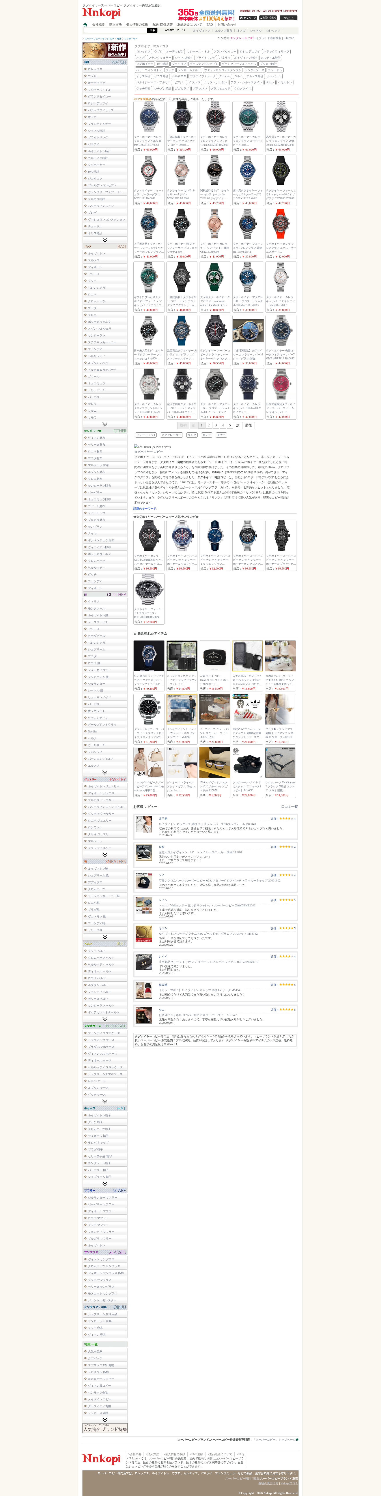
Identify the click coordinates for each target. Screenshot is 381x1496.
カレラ (206, 435)
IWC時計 (93, 171)
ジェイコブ (95, 178)
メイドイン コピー (100, 1399)
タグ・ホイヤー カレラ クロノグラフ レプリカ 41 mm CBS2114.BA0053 (214, 140)
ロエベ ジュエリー (100, 820)
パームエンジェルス (101, 758)
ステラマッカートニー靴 (104, 896)
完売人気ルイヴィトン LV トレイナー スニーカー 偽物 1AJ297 (200, 852)
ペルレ (270, 82)
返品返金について (189, 24)
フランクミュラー (99, 123)
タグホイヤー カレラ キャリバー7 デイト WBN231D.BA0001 (181, 194)
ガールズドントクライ (102, 724)
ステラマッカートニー (102, 342)
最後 (248, 425)
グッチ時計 (143, 88)
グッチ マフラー (98, 1225)
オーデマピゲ (96, 82)
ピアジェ (180, 82)
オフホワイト (96, 711)
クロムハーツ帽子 (99, 1129)
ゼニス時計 (161, 76)
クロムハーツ (96, 301)
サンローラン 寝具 (100, 1321)
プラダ (92, 308)
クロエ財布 (95, 478)
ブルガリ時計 (96, 199)
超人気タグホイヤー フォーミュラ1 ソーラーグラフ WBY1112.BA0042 (248, 194)
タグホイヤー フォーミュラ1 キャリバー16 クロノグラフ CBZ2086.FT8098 (281, 194)
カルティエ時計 (98, 158)
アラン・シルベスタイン (246, 82)
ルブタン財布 (96, 472)
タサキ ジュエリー (100, 834)
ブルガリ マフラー (100, 1238)
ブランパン (200, 88)
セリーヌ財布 (96, 444)
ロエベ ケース (97, 1081)
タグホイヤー (131, 38)
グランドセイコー (99, 96)
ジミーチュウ (96, 513)
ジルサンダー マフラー (102, 1197)
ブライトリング (98, 137)
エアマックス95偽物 (101, 1365)
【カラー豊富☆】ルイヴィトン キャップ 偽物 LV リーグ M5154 (199, 990)
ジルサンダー (96, 683)
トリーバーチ (96, 390)
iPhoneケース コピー (101, 1378)
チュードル (95, 226)
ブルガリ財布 (96, 519)
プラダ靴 (93, 909)
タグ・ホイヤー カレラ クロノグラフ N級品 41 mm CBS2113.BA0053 (147, 140)
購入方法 (115, 24)
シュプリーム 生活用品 (102, 1314)
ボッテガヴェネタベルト (104, 1012)
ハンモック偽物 (98, 1392)
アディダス (95, 882)
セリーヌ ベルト (98, 998)
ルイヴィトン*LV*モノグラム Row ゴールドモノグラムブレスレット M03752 (208, 933)
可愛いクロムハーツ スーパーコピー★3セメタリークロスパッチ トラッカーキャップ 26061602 (220, 880)
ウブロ (92, 76)
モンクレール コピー (243, 38)
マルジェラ (95, 841)
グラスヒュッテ (221, 88)
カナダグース (96, 635)
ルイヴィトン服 (98, 615)
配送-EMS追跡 (163, 24)
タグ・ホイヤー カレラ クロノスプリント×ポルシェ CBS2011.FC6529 (148, 408)
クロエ (92, 315)
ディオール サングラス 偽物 (106, 1273)
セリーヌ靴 (95, 930)
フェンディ (95, 349)
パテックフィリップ (101, 110)
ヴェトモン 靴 (97, 916)
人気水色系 (95, 1351)
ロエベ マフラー (98, 1218)
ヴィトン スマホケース (102, 1053)
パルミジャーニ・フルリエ (153, 82)
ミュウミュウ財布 (99, 499)
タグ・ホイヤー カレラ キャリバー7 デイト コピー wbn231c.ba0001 (280, 301)
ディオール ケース (100, 1060)
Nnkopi (268, 1493)
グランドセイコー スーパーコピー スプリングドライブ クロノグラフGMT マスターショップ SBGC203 (149, 737)
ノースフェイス (98, 622)
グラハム (225, 76)
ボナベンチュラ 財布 (101, 540)
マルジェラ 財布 (98, 465)
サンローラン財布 (99, 485)
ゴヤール (93, 376)
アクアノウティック (203, 76)
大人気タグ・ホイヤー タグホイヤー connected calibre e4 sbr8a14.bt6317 (215, 301)
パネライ (93, 144)
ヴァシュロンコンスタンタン (106, 219)
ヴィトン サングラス (101, 1259)
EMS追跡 (197, 1454)
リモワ (92, 417)
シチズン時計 (162, 88)
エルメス (93, 260)
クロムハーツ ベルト (101, 957)
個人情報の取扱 (137, 24)
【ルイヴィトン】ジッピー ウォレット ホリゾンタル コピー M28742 (181, 733)
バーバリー (95, 397)
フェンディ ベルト (100, 992)
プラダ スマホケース (101, 1046)
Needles (92, 731)
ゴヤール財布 (96, 506)
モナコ (221, 435)
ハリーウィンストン (101, 205)
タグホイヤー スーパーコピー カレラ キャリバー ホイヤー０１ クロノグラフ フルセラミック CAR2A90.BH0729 (215, 358)
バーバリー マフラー (101, 1204)
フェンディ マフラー (101, 1231)
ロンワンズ (95, 827)
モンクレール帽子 (99, 1163)
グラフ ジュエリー (100, 848)
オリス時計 (95, 233)
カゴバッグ (95, 1358)
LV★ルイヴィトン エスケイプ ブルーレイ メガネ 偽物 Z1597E (214, 786)
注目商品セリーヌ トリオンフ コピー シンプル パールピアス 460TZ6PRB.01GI (208, 962)
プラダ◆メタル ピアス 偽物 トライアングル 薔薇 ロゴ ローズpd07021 (279, 733)
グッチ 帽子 (95, 1122)
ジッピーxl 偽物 (98, 1413)
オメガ (241, 30)
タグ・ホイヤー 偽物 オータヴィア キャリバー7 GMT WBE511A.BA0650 (280, 354)
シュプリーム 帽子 (100, 1176)
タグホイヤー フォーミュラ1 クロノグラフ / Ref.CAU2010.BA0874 (149, 613)
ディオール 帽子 (98, 1135)
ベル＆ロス (179, 76)
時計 (119, 38)
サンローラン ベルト (101, 1005)
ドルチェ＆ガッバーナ (102, 369)
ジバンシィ (95, 752)
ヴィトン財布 (96, 437)
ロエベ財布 (95, 451)
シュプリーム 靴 (98, 875)
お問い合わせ (227, 24)
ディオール (95, 267)
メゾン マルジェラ (100, 328)
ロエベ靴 (93, 902)
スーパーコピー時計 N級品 (242, 1478)
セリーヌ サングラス (101, 1286)
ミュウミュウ (96, 383)
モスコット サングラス (102, 1293)
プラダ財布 (95, 458)
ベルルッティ (96, 356)
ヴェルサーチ (96, 745)
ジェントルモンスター (102, 1300)
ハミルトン (285, 82)
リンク (192, 435)
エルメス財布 (223, 30)
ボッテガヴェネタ (99, 321)
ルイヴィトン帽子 (99, 1115)
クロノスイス (242, 88)
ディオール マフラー (101, 1211)
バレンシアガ (96, 287)
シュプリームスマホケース (105, 1074)
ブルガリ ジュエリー (101, 800)
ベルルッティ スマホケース (105, 1067)
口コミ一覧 (289, 807)
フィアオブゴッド (99, 670)
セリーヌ (93, 274)
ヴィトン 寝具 (97, 1334)
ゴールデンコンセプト (102, 185)
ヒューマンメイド (99, 697)
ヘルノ (92, 738)
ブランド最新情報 (270, 38)
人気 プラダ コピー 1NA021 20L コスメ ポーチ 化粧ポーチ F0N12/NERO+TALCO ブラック (214, 683)
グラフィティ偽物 (99, 1406)
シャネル (255, 30)
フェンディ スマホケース (104, 1033)
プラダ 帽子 (95, 1149)
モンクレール (96, 608)
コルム (238, 76)
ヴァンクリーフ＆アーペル (105, 192)
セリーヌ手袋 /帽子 (100, 1156)
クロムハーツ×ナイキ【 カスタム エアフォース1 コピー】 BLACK (247, 786)
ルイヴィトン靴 (98, 868)
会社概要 (98, 24)
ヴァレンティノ (98, 717)
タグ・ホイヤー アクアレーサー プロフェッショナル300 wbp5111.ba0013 (248, 301)
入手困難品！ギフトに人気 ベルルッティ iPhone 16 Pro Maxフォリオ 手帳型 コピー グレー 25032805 (247, 683)
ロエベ (92, 294)
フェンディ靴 (96, 923)
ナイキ (92, 533)
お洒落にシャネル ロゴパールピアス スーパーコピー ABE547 (198, 1015)
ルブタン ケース (98, 1087)
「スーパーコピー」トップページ (274, 1439)
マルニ (92, 410)
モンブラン (95, 526)
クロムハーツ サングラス (104, 1266)
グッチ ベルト (97, 951)
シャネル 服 (95, 690)
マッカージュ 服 (98, 676)
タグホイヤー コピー (148, 452)
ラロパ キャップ (98, 1142)
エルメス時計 (254, 76)
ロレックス (273, 30)
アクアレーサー (171, 435)
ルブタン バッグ (98, 362)
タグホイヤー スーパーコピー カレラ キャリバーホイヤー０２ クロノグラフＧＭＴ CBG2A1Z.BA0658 (248, 563)
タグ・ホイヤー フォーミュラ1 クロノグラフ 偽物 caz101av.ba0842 (248, 247)
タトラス (93, 601)
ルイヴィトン (201, 30)
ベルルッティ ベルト (101, 964)
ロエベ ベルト (97, 978)
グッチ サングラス (100, 1279)
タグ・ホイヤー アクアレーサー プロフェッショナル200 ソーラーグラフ (215, 408)
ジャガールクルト (189, 70)
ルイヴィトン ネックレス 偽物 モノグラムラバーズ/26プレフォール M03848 (207, 824)
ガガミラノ (182, 88)
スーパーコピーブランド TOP (99, 38)
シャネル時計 (96, 130)
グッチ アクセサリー (101, 813)
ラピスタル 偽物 (98, 1372)
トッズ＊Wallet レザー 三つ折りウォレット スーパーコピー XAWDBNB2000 (207, 905)
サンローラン (96, 335)
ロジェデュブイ (98, 103)
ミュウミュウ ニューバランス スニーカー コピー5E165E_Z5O (215, 733)
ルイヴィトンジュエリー (104, 786)
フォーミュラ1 (145, 435)
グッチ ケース (97, 1094)
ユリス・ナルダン (215, 82)
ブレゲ (92, 212)
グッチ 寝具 (95, 1328)
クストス (195, 82)
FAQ (210, 24)
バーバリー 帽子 (98, 1170)
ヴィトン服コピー (99, 1385)
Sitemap (289, 38)
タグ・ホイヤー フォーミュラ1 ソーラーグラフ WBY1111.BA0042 (149, 194)
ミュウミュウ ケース (101, 1040)
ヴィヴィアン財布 (99, 547)
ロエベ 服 (94, 663)
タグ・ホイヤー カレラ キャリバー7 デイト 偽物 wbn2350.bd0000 (214, 247)
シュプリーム (96, 649)
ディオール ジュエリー (102, 793)
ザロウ (92, 403)
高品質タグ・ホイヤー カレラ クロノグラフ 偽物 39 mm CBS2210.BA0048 (281, 140)
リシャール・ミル (99, 89)
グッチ (92, 280)
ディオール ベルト (100, 971)
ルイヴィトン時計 (99, 151)
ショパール (274, 76)
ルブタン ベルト (98, 985)
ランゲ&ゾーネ (254, 70)
